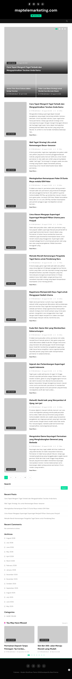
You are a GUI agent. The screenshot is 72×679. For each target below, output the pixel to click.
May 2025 (9, 606)
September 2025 (12, 588)
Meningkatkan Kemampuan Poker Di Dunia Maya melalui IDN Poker (26, 508)
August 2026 (10, 538)
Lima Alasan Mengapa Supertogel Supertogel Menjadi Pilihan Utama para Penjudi (47, 217)
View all (64, 623)
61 (25, 477)
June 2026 (10, 547)
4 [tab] (65, 29)
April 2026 (10, 556)
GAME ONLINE (11, 63)
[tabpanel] (36, 50)
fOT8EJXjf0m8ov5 (13, 94)
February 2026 (11, 565)
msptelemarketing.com (36, 10)
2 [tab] (59, 29)
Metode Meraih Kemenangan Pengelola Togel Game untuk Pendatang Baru (29, 518)
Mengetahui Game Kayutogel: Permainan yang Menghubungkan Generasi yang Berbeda (47, 439)
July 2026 (9, 543)
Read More (32, 135)
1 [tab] (56, 29)
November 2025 (12, 579)
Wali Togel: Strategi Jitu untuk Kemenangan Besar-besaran (24, 503)
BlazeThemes (54, 672)
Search (7, 484)
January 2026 (11, 570)
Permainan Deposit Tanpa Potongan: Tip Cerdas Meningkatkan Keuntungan (16, 649)
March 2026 (10, 561)
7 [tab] (44, 655)
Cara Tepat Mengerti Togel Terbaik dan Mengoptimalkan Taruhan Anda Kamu (30, 499)
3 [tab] (62, 29)
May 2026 (9, 552)
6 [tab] (41, 655)
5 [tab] (39, 655)
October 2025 (11, 584)
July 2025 (9, 597)
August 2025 (10, 593)
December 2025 (12, 575)
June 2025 (10, 602)
